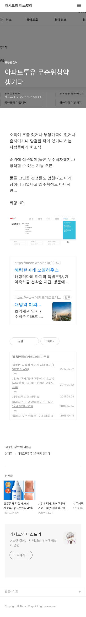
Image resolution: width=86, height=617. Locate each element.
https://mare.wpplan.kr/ (33, 263)
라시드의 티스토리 (18, 6)
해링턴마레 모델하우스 (37, 269)
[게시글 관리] (34, 341)
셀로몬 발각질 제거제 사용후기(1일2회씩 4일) (33, 367)
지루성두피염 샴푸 (24, 396)
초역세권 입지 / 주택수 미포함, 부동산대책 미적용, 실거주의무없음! (29, 314)
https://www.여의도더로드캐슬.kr (36, 297)
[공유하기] (28, 341)
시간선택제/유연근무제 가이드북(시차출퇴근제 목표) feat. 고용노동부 (33, 383)
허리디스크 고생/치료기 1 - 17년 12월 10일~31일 (33, 404)
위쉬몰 (9, 600)
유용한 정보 (19, 356)
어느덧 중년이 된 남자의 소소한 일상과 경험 (33, 543)
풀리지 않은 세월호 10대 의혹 (31, 415)
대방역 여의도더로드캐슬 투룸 (28, 304)
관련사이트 (11, 591)
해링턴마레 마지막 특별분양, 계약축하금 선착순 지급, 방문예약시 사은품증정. (42, 279)
